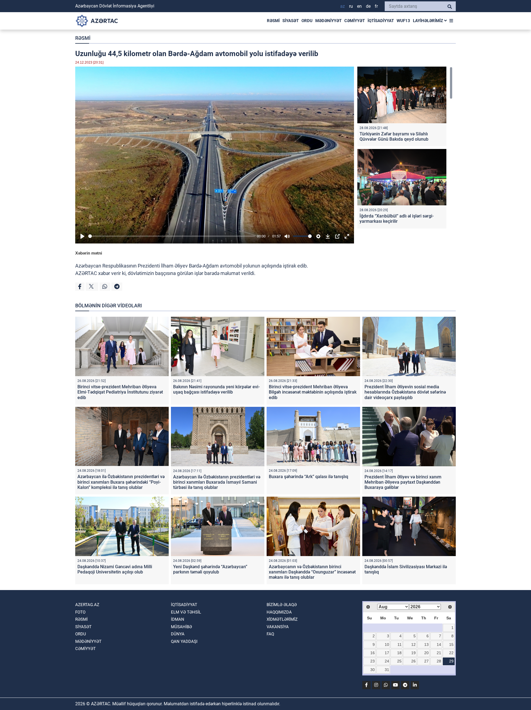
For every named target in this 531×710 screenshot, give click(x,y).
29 (451, 661)
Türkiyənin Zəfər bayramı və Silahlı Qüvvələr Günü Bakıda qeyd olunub (394, 136)
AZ (342, 6)
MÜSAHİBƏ (181, 626)
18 (399, 653)
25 (399, 661)
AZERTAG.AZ (87, 604)
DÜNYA (177, 634)
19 (413, 653)
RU (351, 6)
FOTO (80, 612)
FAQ (270, 634)
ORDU (307, 20)
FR (376, 6)
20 (426, 653)
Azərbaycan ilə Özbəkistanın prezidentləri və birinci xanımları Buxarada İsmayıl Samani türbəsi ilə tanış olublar (216, 482)
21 (439, 653)
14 (439, 644)
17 (387, 653)
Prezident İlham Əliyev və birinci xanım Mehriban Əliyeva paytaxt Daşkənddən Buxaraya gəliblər (403, 482)
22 (451, 653)
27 (426, 661)
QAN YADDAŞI (184, 641)
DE (368, 6)
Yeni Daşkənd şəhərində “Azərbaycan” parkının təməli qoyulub (210, 569)
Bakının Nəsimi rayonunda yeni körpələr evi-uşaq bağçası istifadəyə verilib (216, 389)
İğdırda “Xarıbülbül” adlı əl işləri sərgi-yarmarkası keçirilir (397, 218)
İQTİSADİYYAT (381, 20)
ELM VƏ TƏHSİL (186, 612)
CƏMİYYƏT (354, 20)
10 (387, 644)
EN (359, 6)
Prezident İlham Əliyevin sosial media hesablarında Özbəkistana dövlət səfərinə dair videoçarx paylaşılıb (405, 392)
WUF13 (403, 20)
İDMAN (177, 619)
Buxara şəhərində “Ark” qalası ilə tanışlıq (308, 476)
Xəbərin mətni (88, 253)
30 (372, 669)
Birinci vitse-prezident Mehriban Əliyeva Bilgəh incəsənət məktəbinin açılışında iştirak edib (312, 392)
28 (439, 661)
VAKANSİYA (278, 626)
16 (372, 653)
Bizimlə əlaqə (282, 604)
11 (399, 644)
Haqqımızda (279, 612)
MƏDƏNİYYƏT (328, 20)
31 (387, 669)
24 (387, 661)
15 (451, 644)
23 (372, 661)
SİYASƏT (290, 20)
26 (413, 661)
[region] (404, 149)
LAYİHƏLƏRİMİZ (428, 20)
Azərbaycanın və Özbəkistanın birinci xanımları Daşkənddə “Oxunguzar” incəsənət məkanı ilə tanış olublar (312, 572)
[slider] (171, 236)
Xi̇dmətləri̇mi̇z (282, 619)
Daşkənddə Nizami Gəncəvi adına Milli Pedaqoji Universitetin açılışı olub (114, 569)
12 (413, 644)
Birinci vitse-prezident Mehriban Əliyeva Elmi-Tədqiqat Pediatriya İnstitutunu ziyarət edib (120, 392)
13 (426, 644)
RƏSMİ (273, 20)
